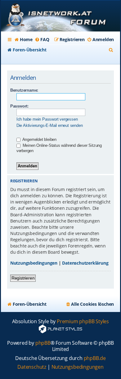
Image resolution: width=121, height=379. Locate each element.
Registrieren (23, 278)
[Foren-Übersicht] (60, 16)
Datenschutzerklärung (85, 263)
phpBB (43, 343)
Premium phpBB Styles (83, 321)
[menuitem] (23, 40)
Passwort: (19, 106)
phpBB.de (95, 358)
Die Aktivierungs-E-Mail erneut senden (49, 125)
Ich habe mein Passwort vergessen (47, 119)
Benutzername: (24, 90)
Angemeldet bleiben (38, 139)
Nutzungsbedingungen (33, 263)
